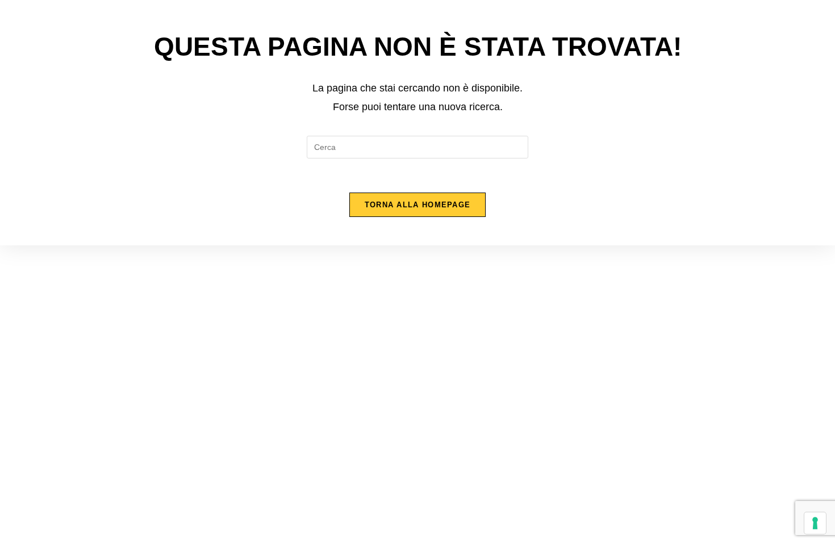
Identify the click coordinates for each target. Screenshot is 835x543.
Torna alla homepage (418, 205)
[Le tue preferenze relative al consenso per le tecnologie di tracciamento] (815, 523)
